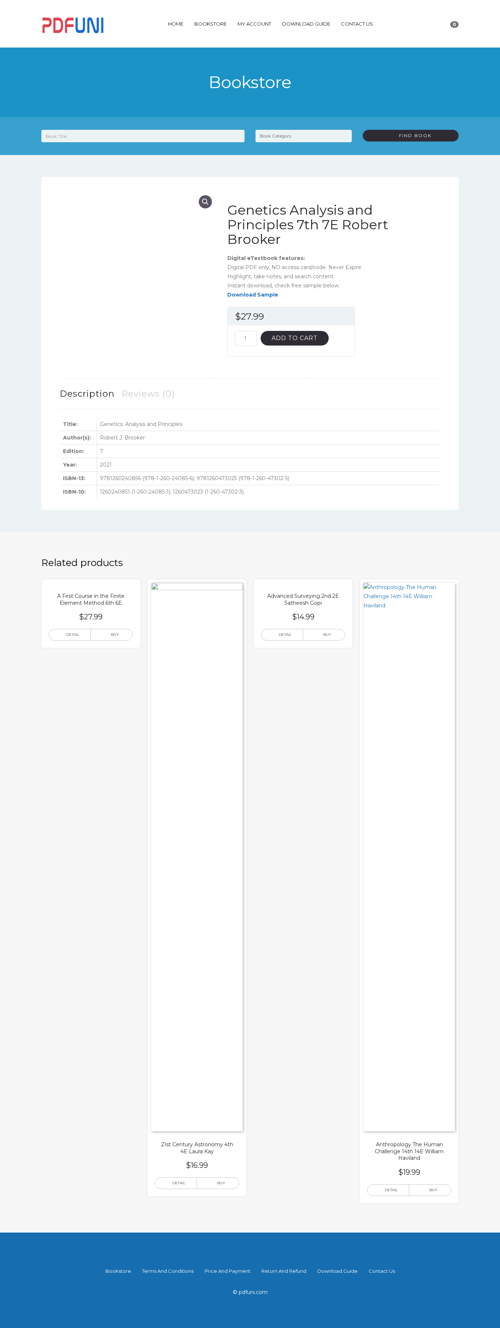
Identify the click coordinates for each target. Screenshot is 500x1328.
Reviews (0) (148, 393)
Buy (115, 634)
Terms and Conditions (168, 1271)
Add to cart (295, 338)
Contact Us (357, 24)
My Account (254, 24)
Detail (72, 634)
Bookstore (210, 24)
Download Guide (306, 24)
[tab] (87, 393)
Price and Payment (227, 1271)
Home (175, 24)
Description (87, 393)
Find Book (412, 135)
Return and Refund (283, 1271)
